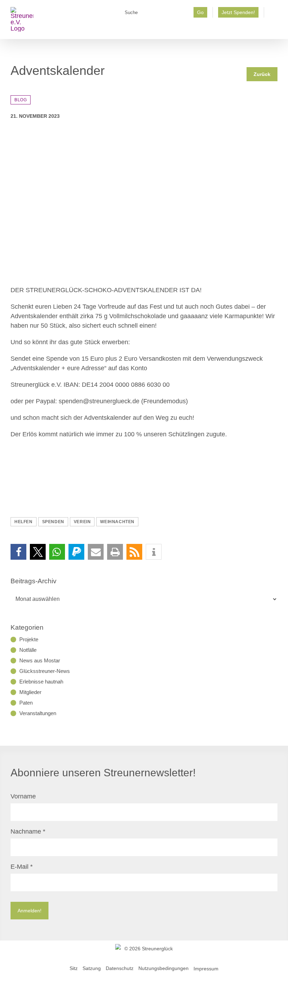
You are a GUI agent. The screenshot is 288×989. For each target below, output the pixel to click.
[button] (18, 552)
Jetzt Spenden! (238, 12)
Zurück (262, 74)
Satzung (92, 968)
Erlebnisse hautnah (41, 681)
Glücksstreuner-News (44, 671)
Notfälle (28, 650)
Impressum (206, 968)
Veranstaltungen (37, 713)
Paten (26, 702)
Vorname (23, 796)
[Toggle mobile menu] (274, 28)
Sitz (74, 968)
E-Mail (22, 866)
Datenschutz (119, 968)
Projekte (28, 639)
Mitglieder (30, 692)
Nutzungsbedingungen (163, 968)
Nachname (28, 831)
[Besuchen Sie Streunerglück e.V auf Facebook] (273, 14)
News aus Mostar (39, 660)
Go (200, 12)
